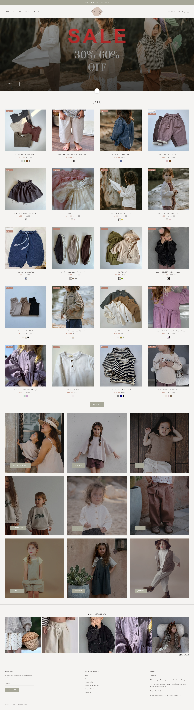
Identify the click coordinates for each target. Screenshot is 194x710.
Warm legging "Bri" (25, 331)
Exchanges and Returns (92, 685)
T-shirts (78, 465)
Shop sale (12, 84)
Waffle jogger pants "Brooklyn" (73, 272)
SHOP (7, 12)
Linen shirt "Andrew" (121, 331)
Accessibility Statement (91, 689)
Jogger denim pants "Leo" (25, 272)
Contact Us (88, 692)
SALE (27, 12)
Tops (139, 465)
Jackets (141, 591)
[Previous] (8, 635)
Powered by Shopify (23, 704)
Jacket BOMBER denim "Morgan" (168, 272)
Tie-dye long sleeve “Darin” (25, 154)
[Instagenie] (184, 654)
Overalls (17, 591)
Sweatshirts (18, 528)
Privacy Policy (89, 682)
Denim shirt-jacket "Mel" (120, 154)
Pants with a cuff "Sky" (168, 154)
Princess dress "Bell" (73, 213)
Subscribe (12, 690)
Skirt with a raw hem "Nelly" (25, 213)
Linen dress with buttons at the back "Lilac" (168, 331)
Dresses (78, 591)
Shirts (77, 528)
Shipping (87, 679)
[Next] (186, 635)
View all (97, 404)
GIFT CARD (17, 12)
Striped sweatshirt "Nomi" (121, 390)
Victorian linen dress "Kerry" (25, 390)
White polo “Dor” (73, 390)
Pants (140, 528)
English (170, 11)
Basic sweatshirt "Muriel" (168, 390)
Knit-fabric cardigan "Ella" (168, 213)
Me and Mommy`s (20, 465)
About (86, 675)
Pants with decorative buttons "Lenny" (73, 154)
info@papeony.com (160, 686)
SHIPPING (36, 12)
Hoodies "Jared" (121, 272)
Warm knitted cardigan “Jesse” (73, 331)
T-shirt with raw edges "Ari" (121, 213)
